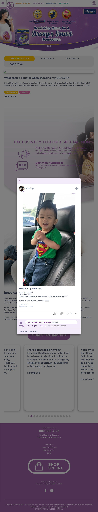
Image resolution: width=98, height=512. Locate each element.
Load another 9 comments (28, 331)
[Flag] (76, 313)
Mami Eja (30, 189)
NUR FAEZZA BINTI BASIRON (39, 322)
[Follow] (77, 188)
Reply (34, 326)
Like (28, 326)
